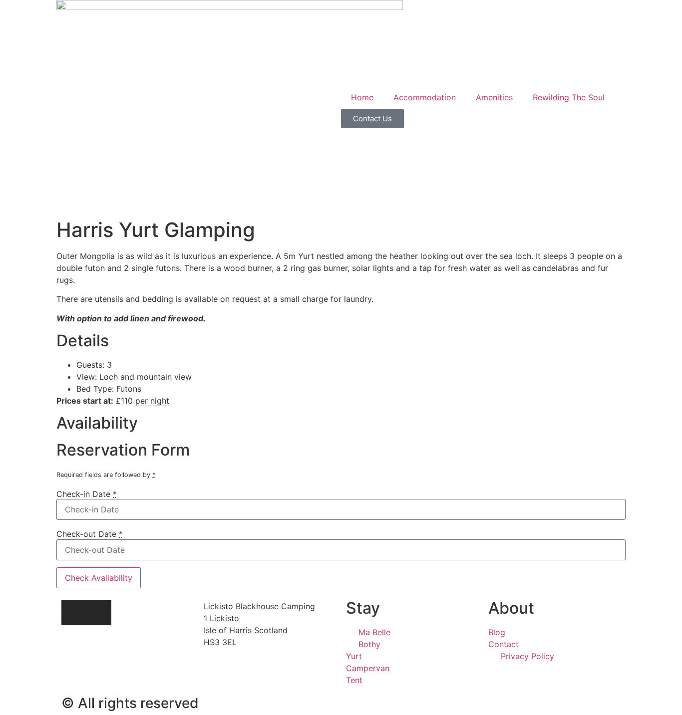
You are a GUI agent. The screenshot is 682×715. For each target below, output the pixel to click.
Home (362, 97)
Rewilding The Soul (569, 97)
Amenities (494, 97)
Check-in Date (86, 494)
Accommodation (424, 97)
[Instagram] (73, 612)
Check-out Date (89, 534)
